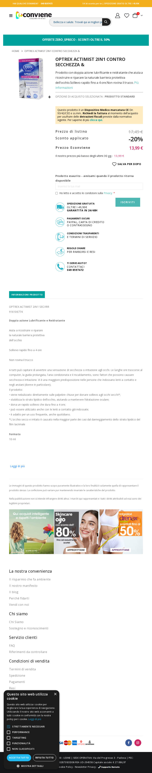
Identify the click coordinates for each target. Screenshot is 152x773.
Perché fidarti (19, 598)
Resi (12, 688)
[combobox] (80, 22)
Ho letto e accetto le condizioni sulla (85, 193)
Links (135, 10)
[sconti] (120, 531)
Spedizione (17, 675)
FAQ (12, 646)
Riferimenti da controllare (28, 652)
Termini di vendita (22, 669)
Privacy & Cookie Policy (59, 767)
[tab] (27, 294)
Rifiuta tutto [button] (44, 757)
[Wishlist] (126, 15)
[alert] (31, 729)
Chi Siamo (16, 622)
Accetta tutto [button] (19, 757)
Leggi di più (17, 466)
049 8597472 (46, 3)
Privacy (108, 193)
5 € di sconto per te (92, 3)
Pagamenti (17, 682)
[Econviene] (34, 15)
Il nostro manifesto (23, 586)
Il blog (14, 592)
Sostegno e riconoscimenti (28, 628)
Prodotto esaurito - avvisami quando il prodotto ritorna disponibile (94, 178)
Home (15, 51)
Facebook (128, 742)
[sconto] (76, 531)
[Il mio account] (117, 15)
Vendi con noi (19, 605)
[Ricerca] (106, 22)
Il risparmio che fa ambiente (30, 579)
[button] (49, 97)
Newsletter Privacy (85, 767)
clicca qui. (96, 120)
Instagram (137, 742)
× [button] (55, 694)
